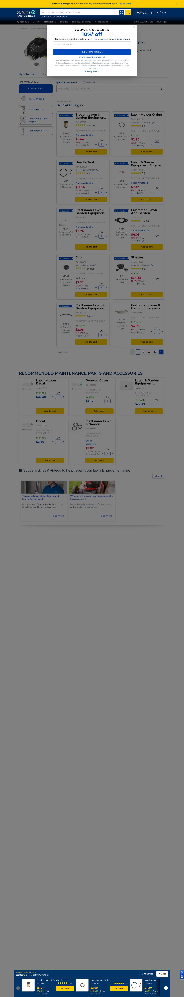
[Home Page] (27, 13)
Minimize (147, 974)
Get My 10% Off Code (92, 52)
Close (162, 974)
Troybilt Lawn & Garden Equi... (52, 980)
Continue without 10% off (92, 57)
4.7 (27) (71, 983)
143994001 (43, 975)
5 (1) (126, 983)
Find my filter (124, 4)
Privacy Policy (92, 71)
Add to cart (65, 988)
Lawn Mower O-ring (100, 980)
